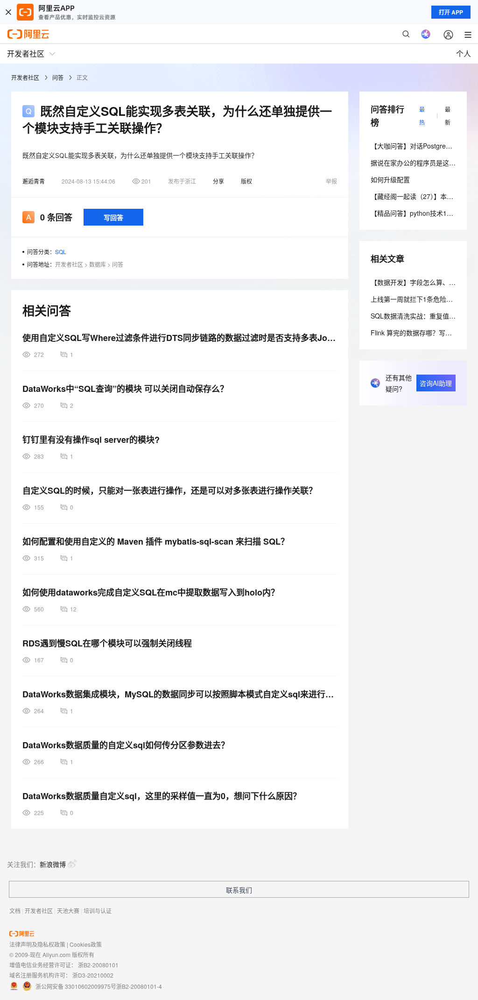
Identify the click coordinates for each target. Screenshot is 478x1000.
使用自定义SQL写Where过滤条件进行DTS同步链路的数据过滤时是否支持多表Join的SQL (179, 338)
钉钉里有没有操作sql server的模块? (91, 439)
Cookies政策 (86, 944)
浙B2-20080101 (98, 965)
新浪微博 (53, 864)
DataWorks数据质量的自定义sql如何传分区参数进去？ (125, 745)
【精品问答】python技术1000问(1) (422, 213)
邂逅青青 (33, 181)
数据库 (97, 264)
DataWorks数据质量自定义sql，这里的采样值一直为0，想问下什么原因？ (161, 796)
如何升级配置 (390, 179)
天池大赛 (68, 911)
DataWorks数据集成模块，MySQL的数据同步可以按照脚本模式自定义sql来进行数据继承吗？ (179, 694)
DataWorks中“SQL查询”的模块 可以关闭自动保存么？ (125, 389)
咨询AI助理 (436, 383)
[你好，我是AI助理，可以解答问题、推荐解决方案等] (426, 34)
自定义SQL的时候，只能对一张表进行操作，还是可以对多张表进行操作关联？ (169, 490)
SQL (60, 251)
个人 (463, 53)
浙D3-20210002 (92, 975)
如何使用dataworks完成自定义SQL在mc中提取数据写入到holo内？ (150, 592)
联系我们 (239, 889)
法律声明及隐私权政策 (37, 944)
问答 (57, 77)
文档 (15, 911)
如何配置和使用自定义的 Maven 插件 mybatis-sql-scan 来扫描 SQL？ (155, 541)
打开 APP (451, 12)
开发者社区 (25, 77)
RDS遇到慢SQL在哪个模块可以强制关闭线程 (107, 643)
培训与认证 (98, 911)
